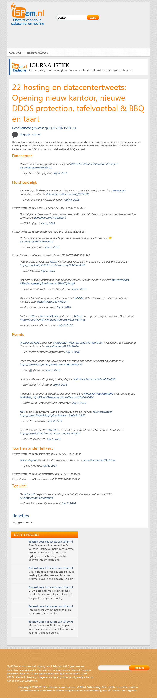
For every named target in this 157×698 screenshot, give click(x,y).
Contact (15, 52)
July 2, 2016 (48, 223)
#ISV (22, 411)
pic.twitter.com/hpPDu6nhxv (99, 460)
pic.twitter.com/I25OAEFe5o (62, 346)
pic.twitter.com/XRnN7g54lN (76, 397)
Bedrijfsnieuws (37, 52)
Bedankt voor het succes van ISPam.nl (51, 541)
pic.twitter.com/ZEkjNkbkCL (36, 167)
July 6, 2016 (60, 173)
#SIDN (53, 261)
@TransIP (29, 494)
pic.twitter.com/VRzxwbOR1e (36, 241)
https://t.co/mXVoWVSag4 (35, 415)
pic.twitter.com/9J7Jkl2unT (52, 301)
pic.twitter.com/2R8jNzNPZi (50, 218)
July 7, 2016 (48, 271)
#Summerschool (102, 411)
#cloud (50, 194)
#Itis (32, 316)
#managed (119, 190)
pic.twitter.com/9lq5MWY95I (67, 415)
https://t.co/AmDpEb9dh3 (35, 265)
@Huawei (88, 393)
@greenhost (60, 342)
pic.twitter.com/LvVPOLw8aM (99, 379)
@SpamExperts (28, 460)
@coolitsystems (104, 393)
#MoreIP (52, 430)
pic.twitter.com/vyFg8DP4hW (71, 194)
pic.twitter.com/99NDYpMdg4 (57, 283)
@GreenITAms (94, 342)
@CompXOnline (49, 316)
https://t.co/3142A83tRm (34, 319)
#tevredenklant (120, 279)
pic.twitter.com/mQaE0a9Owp (67, 319)
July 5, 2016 (52, 247)
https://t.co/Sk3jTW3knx (34, 433)
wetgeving (31, 681)
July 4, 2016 (79, 289)
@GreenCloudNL (29, 342)
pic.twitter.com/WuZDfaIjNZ (64, 433)
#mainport (112, 164)
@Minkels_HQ (28, 397)
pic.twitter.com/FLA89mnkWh (68, 265)
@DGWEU (76, 164)
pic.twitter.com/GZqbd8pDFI (65, 364)
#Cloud (78, 316)
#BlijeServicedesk (29, 283)
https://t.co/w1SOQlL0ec (34, 364)
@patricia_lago (76, 342)
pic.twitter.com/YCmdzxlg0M (36, 498)
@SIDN (78, 298)
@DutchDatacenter (94, 164)
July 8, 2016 (60, 384)
